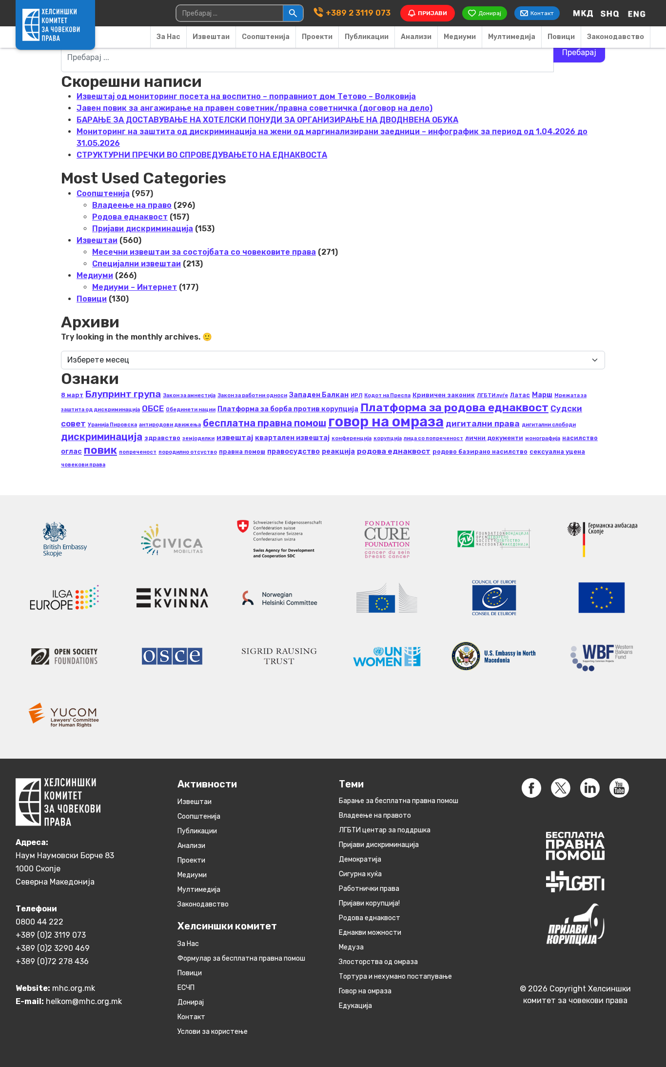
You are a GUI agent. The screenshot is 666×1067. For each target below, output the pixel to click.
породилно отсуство (187, 452)
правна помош (242, 451)
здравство (162, 438)
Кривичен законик (443, 395)
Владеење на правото (375, 815)
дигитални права (483, 423)
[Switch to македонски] (583, 13)
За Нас (168, 37)
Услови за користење (212, 1031)
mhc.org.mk (73, 988)
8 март (72, 395)
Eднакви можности (370, 932)
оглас (71, 451)
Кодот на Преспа (387, 395)
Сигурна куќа (360, 874)
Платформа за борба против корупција (287, 409)
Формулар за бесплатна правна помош (241, 958)
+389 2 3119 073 (358, 13)
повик (100, 450)
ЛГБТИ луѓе (492, 395)
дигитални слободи (549, 425)
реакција (338, 451)
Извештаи (211, 37)
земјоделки (198, 438)
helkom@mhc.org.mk (84, 1001)
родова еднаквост (394, 451)
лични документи (494, 438)
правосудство (293, 451)
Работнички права (369, 889)
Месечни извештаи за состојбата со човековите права (204, 252)
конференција (352, 438)
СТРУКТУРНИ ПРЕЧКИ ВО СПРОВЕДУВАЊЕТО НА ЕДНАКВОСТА (202, 155)
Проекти (317, 37)
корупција (387, 438)
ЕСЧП (186, 988)
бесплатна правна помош (264, 423)
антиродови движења (170, 425)
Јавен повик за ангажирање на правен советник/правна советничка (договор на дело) (254, 108)
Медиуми (460, 37)
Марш (542, 395)
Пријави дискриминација (142, 228)
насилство (580, 438)
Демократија (360, 859)
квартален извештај (292, 438)
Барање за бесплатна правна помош (398, 801)
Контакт (191, 1017)
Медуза (351, 947)
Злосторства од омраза (378, 962)
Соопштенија (266, 37)
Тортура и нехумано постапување (395, 976)
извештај (234, 437)
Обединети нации (190, 409)
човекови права (83, 465)
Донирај (190, 1002)
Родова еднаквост (130, 216)
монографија (542, 438)
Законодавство (615, 37)
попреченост (138, 452)
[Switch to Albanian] (610, 13)
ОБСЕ (153, 408)
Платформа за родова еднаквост (454, 407)
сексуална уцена (557, 451)
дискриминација (101, 437)
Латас (520, 395)
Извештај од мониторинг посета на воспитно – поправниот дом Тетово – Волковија (246, 96)
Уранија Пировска (112, 425)
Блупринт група (123, 394)
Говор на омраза (365, 991)
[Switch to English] (636, 13)
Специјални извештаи (136, 263)
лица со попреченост (433, 438)
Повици (561, 37)
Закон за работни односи (252, 395)
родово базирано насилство (480, 451)
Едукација (355, 1006)
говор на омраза (386, 421)
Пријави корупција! (369, 903)
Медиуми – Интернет (134, 287)
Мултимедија (511, 37)
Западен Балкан (319, 395)
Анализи (416, 37)
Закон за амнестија (189, 395)
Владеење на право (132, 205)
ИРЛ (356, 395)
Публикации (367, 37)
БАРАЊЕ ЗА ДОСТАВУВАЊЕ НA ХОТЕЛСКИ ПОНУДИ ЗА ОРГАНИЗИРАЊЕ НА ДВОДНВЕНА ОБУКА (267, 119)
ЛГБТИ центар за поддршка (385, 830)
